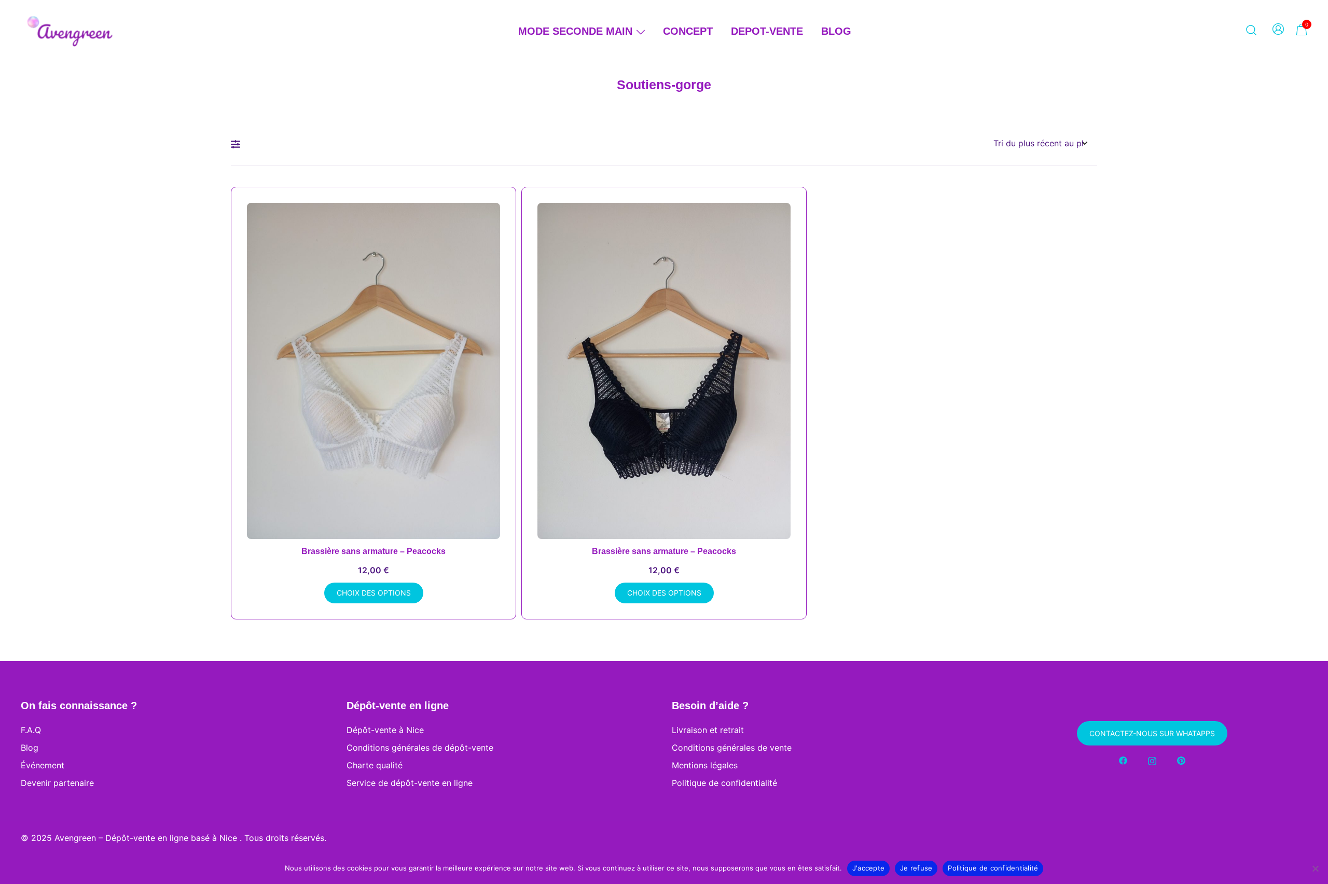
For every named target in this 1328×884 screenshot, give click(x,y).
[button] (238, 144)
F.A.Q (31, 730)
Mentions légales (705, 765)
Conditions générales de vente (732, 747)
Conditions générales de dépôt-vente (420, 747)
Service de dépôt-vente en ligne (410, 783)
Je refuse (916, 868)
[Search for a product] (1251, 29)
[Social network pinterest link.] (1181, 760)
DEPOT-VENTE (767, 31)
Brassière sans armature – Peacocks (373, 551)
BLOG (836, 31)
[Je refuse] (1315, 868)
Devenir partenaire (57, 783)
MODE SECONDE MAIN (575, 31)
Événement (42, 765)
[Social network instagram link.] (1152, 760)
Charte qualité (375, 765)
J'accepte (868, 868)
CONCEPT (688, 31)
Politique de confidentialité (724, 783)
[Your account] (1278, 30)
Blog (29, 747)
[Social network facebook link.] (1123, 760)
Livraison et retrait (708, 730)
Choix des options (374, 592)
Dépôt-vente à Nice (385, 730)
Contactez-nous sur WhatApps (1152, 733)
